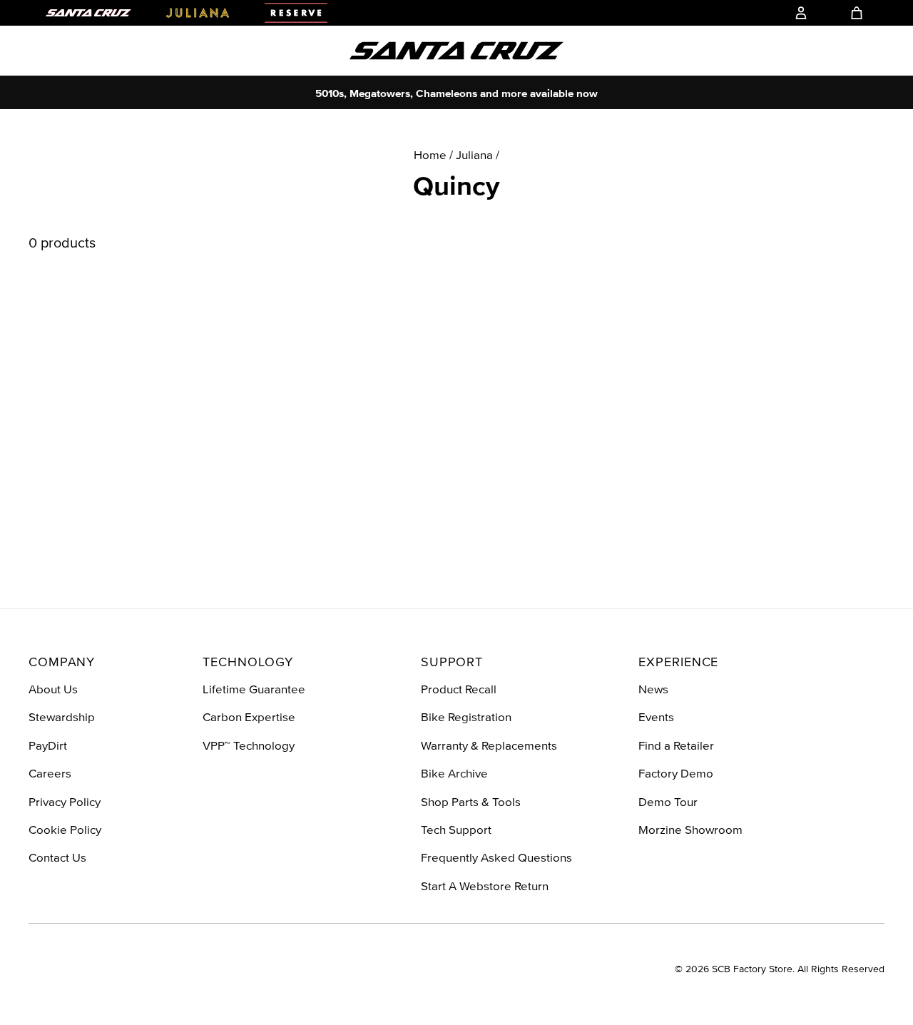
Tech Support (456, 829)
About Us (53, 688)
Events (656, 716)
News (653, 688)
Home (430, 154)
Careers (50, 773)
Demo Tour (668, 801)
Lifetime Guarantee (254, 688)
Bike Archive (454, 773)
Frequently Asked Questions (496, 857)
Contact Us (57, 857)
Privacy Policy (65, 801)
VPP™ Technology (249, 745)
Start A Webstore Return (485, 885)
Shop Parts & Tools (471, 801)
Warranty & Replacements (489, 745)
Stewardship (62, 716)
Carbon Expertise (249, 716)
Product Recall (458, 688)
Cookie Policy (65, 829)
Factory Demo (675, 773)
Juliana (474, 154)
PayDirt (48, 745)
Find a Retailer (676, 745)
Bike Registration (466, 716)
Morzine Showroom (690, 829)
